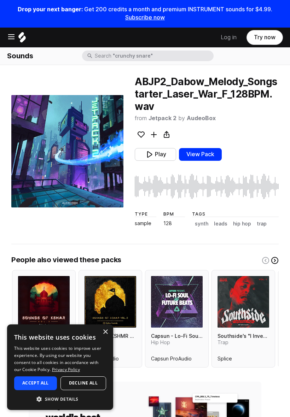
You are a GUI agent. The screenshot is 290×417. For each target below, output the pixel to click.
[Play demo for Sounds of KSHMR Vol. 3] (44, 302)
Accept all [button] (35, 383)
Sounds (20, 56)
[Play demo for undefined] (67, 151)
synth (201, 224)
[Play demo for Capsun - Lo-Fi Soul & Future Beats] (177, 302)
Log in (229, 37)
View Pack (200, 154)
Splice (225, 360)
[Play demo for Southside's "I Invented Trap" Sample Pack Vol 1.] (243, 302)
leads (220, 224)
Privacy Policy (66, 369)
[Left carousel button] (265, 260)
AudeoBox (201, 118)
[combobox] (153, 56)
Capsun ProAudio (171, 360)
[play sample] (207, 186)
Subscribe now (145, 17)
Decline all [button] (83, 383)
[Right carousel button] (274, 260)
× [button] (105, 332)
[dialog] (60, 367)
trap (262, 224)
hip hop (242, 224)
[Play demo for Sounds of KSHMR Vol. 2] (110, 302)
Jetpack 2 (162, 118)
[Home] (22, 39)
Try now (265, 37)
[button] (60, 399)
